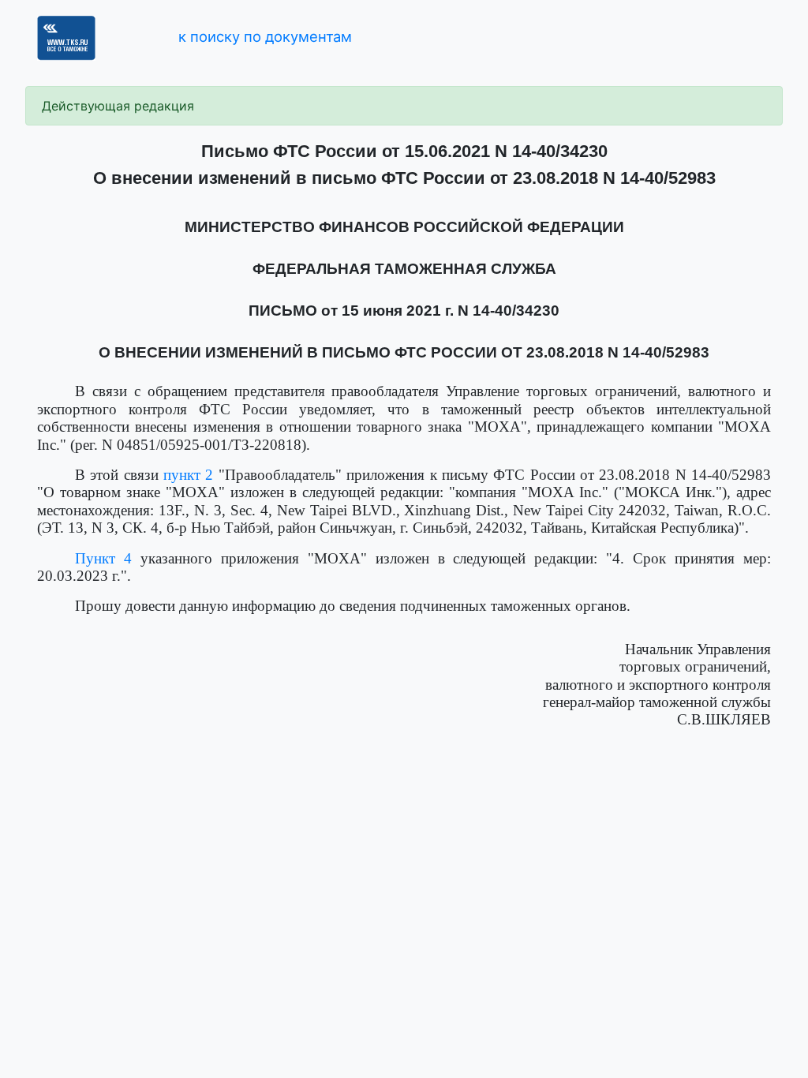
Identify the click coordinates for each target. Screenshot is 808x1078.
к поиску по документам (265, 36)
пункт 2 (188, 474)
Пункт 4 (103, 558)
